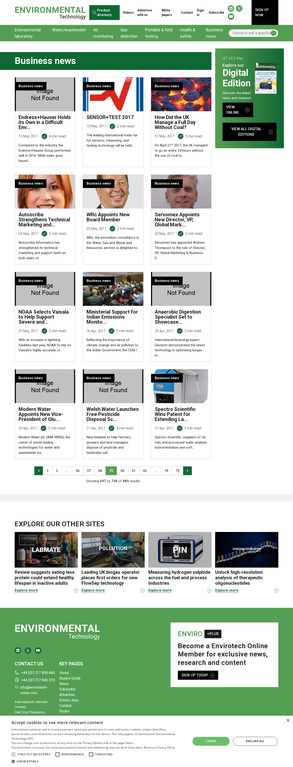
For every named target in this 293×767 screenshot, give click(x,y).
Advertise (67, 695)
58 (100, 471)
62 (145, 471)
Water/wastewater (69, 29)
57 (89, 471)
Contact (187, 12)
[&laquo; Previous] (38, 470)
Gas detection (129, 33)
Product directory (104, 12)
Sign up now (262, 12)
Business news (214, 33)
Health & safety (187, 33)
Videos (128, 12)
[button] (13, 754)
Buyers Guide (70, 678)
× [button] (288, 720)
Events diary (69, 700)
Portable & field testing (158, 33)
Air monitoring (103, 33)
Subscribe (216, 12)
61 (134, 471)
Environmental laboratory (28, 33)
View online (232, 110)
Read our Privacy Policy (159, 747)
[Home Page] (50, 12)
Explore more (26, 590)
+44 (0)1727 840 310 (38, 680)
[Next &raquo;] (187, 470)
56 (77, 471)
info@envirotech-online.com (34, 690)
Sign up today (195, 675)
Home (64, 673)
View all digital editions (246, 132)
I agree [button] (211, 741)
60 (122, 471)
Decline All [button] (255, 741)
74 (166, 471)
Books (64, 711)
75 (177, 471)
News (64, 684)
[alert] (146, 741)
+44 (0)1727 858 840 (38, 673)
